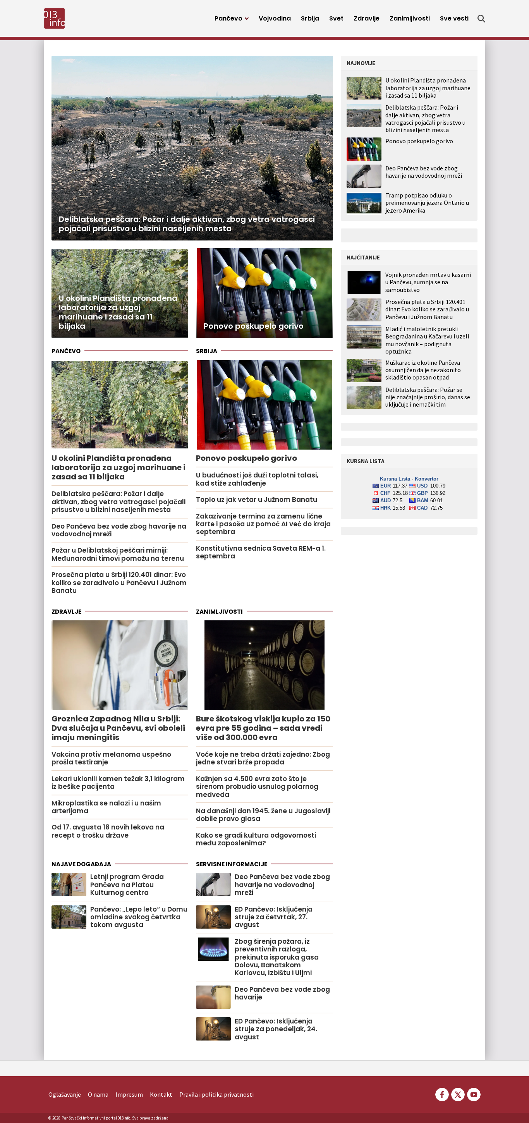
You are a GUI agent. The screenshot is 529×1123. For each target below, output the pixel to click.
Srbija (310, 18)
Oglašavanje (64, 1094)
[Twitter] (458, 1093)
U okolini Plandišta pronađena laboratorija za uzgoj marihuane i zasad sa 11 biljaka (428, 87)
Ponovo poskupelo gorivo (419, 141)
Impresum (129, 1094)
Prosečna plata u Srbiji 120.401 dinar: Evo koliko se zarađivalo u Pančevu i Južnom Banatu (427, 309)
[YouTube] (473, 1093)
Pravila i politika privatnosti (216, 1094)
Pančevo (228, 18)
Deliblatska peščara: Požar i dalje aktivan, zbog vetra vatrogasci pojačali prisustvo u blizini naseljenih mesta (425, 118)
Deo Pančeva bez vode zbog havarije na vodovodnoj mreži (423, 171)
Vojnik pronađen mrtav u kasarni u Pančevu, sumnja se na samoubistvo (428, 282)
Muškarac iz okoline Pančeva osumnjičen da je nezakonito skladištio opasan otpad (423, 370)
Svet (336, 18)
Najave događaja (81, 864)
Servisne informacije (231, 864)
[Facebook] (442, 1093)
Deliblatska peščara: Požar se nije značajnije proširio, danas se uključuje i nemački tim (427, 397)
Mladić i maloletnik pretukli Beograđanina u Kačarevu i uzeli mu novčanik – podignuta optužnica (427, 340)
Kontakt (161, 1094)
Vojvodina (275, 18)
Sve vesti (454, 18)
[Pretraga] (481, 18)
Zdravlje (367, 18)
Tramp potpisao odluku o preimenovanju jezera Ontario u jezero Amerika (427, 202)
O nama (98, 1094)
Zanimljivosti (410, 18)
